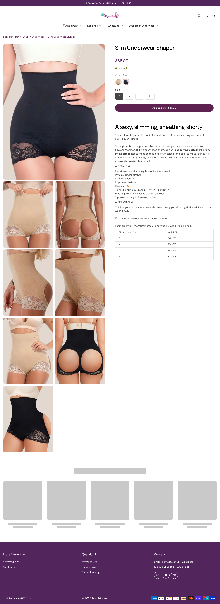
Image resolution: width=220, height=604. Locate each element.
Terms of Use (89, 561)
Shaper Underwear (33, 36)
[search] (199, 15)
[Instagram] (157, 575)
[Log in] (206, 15)
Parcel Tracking (91, 572)
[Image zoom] (54, 111)
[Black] (126, 82)
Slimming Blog (11, 561)
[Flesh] (118, 82)
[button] (164, 108)
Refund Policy (90, 567)
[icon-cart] (213, 15)
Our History (10, 567)
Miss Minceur (11, 36)
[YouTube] (166, 575)
